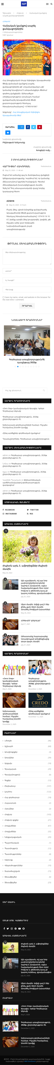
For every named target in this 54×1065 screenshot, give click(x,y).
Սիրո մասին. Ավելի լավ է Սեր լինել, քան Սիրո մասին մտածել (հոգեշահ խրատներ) (35, 607)
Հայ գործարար (28, 797)
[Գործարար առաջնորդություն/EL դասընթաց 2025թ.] (27, 340)
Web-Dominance (30, 1061)
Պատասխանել (46, 166)
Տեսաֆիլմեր (28, 877)
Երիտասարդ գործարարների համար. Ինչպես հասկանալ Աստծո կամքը (25, 426)
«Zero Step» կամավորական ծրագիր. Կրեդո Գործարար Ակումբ (12, 682)
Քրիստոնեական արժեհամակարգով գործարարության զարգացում (21, 482)
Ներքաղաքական (28, 837)
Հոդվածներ (28, 825)
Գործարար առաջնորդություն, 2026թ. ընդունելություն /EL (21, 418)
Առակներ (28, 757)
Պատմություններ (28, 854)
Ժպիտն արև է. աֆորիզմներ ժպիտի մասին (25, 567)
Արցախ (28, 763)
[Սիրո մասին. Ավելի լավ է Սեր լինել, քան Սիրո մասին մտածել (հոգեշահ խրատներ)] (10, 608)
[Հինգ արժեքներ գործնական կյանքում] (39, 700)
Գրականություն (28, 774)
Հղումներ (28, 808)
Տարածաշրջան (28, 871)
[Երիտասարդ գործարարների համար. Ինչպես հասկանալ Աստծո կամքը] (14, 700)
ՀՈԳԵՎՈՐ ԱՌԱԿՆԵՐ (30, 620)
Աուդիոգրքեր (28, 752)
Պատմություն (28, 848)
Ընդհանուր (28, 786)
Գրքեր (28, 780)
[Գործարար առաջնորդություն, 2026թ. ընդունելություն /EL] (39, 667)
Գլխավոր (7, 13)
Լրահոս (28, 791)
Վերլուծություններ (28, 865)
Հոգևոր (20, 13)
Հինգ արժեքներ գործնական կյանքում (21, 433)
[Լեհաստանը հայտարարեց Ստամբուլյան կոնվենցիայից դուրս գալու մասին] (10, 640)
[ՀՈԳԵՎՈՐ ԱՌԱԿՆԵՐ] (10, 624)
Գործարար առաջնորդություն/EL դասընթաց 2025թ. (27, 361)
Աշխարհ (28, 746)
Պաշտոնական (28, 843)
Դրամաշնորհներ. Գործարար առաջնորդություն (26, 439)
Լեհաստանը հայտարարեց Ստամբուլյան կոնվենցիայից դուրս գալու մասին (35, 639)
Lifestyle (28, 740)
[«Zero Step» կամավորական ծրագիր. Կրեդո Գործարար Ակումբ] (14, 667)
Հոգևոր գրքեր (28, 820)
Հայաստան (28, 803)
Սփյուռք (28, 860)
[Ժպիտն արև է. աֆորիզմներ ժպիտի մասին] (27, 546)
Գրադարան (28, 769)
